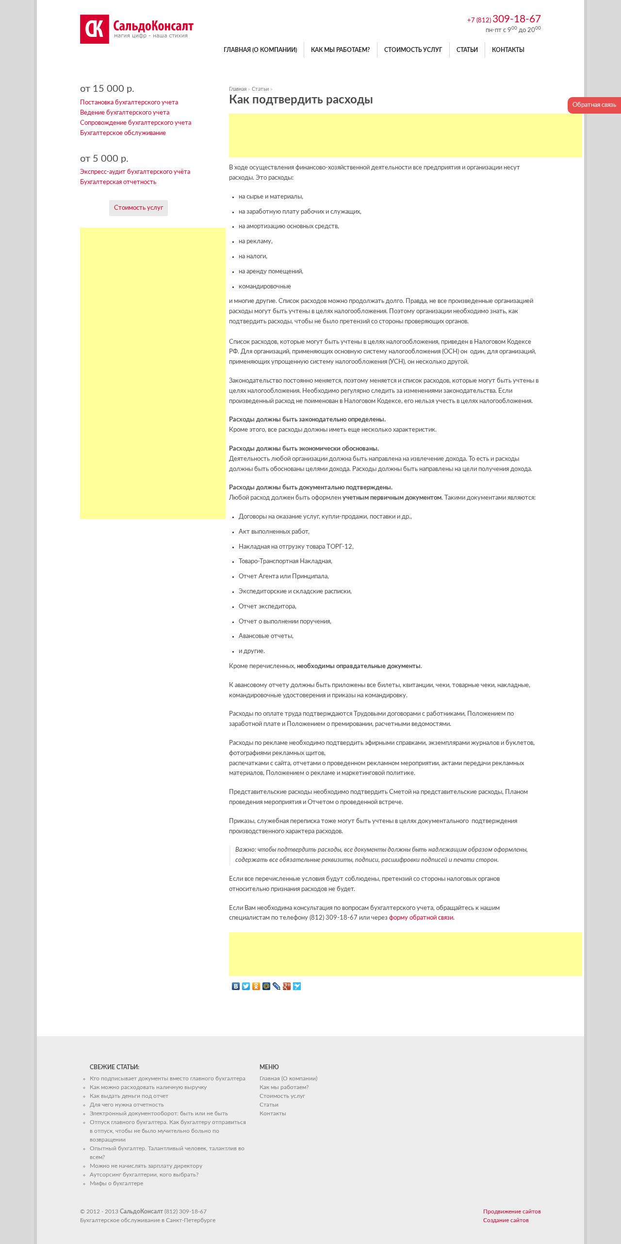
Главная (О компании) (260, 50)
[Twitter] (246, 986)
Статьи (467, 50)
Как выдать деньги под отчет (129, 1096)
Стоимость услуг (413, 50)
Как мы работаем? (340, 50)
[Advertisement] (405, 135)
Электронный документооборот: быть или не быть (159, 1113)
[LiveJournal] (277, 986)
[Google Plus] (287, 986)
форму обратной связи (421, 918)
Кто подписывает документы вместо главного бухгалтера (167, 1078)
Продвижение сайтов (512, 1211)
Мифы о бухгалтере (116, 1183)
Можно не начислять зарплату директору (146, 1166)
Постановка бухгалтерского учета (129, 103)
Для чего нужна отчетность (127, 1105)
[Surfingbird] (297, 986)
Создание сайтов (506, 1220)
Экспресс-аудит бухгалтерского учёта (135, 172)
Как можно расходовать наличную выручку (148, 1087)
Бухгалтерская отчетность (118, 182)
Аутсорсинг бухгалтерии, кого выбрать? (144, 1174)
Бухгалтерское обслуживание (123, 133)
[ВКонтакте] (236, 986)
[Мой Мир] (266, 986)
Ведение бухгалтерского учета (124, 113)
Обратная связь (594, 105)
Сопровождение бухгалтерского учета (135, 123)
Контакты (508, 50)
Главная (237, 89)
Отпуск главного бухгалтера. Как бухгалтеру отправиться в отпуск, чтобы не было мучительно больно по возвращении (168, 1131)
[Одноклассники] (256, 986)
